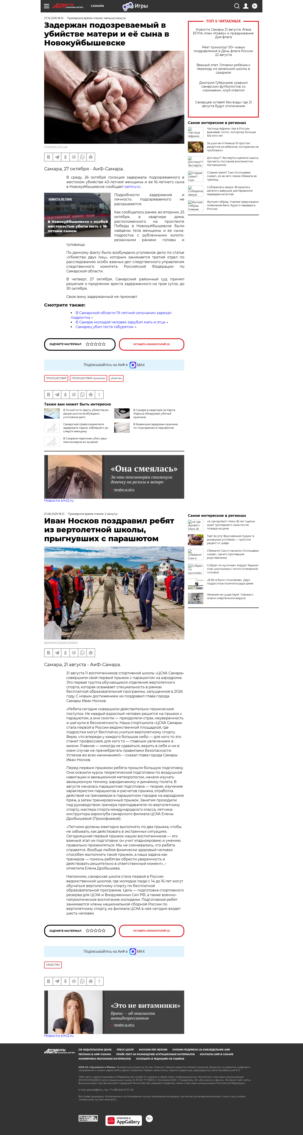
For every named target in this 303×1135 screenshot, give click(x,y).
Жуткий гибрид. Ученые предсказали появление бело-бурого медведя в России (233, 205)
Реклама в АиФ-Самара (95, 1054)
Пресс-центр (125, 1049)
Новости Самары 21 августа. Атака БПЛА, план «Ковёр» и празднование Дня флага (223, 33)
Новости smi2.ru (59, 500)
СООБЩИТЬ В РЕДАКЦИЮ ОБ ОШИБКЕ (160, 1058)
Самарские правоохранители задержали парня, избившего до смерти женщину (85, 428)
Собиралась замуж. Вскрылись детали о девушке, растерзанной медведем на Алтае (230, 190)
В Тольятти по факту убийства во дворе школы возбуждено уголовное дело (86, 413)
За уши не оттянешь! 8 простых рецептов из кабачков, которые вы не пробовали (233, 147)
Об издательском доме (95, 1049)
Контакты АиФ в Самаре (216, 1054)
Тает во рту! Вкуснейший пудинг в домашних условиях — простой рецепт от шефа (230, 539)
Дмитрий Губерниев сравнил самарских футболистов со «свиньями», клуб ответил (223, 86)
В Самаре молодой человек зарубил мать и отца (120, 322)
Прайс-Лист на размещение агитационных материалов (155, 1054)
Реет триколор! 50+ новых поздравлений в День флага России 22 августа (223, 51)
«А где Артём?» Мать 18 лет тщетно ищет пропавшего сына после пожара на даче (231, 525)
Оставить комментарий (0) (151, 344)
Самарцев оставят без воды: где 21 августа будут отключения (223, 104)
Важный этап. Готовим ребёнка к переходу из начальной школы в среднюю (223, 69)
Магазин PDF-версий (153, 1049)
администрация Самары (61, 642)
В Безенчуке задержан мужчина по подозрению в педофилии (155, 426)
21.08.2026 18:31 (54, 513)
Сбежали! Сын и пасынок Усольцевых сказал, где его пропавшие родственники (233, 554)
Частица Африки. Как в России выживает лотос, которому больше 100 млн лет (231, 132)
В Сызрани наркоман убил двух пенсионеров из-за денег (85, 440)
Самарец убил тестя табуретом (105, 327)
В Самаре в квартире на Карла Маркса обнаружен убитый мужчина (154, 413)
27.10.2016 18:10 (53, 18)
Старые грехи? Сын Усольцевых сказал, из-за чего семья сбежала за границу (232, 176)
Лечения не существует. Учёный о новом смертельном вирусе (230, 596)
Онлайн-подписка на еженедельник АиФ (201, 1049)
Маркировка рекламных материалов (105, 1058)
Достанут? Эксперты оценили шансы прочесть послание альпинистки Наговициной (232, 161)
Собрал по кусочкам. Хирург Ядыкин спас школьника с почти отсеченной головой (232, 569)
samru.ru (132, 187)
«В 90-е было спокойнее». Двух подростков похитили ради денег (230, 581)
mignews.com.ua (55, 146)
